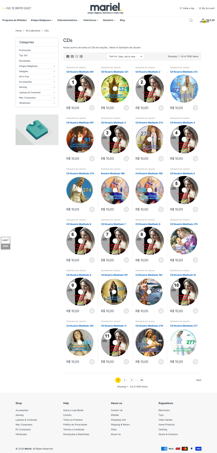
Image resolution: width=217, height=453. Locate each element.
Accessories (22, 410)
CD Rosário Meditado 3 (113, 122)
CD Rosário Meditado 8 (148, 224)
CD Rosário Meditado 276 (149, 325)
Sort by (113, 56)
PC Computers (23, 429)
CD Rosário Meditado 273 (149, 122)
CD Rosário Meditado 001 (80, 71)
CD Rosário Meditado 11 (113, 325)
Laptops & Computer (26, 419)
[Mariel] (105, 8)
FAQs (113, 429)
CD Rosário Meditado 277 (183, 325)
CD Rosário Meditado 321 (114, 71)
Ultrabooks (21, 434)
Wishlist (115, 415)
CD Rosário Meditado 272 (184, 71)
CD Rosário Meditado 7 (113, 224)
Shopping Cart (118, 419)
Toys (161, 415)
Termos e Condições (73, 429)
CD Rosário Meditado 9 (78, 275)
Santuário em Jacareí (76, 67)
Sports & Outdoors (168, 434)
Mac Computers (24, 424)
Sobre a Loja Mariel (73, 410)
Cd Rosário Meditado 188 (149, 173)
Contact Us (116, 410)
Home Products (167, 424)
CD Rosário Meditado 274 (80, 173)
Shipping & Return (120, 424)
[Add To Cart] (92, 108)
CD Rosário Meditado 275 (184, 224)
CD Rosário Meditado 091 (80, 122)
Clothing (163, 429)
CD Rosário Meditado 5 (182, 173)
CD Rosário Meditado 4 (182, 122)
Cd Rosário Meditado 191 (114, 275)
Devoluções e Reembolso (76, 434)
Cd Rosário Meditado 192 (149, 275)
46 (141, 380)
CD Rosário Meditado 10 (183, 275)
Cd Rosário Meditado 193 (79, 325)
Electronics (164, 410)
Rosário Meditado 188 (113, 173)
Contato (67, 415)
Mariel (28, 448)
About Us (116, 434)
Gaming (20, 415)
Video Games (165, 419)
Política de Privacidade (75, 424)
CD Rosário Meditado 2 (148, 71)
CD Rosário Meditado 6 (78, 224)
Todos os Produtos (73, 419)
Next (198, 380)
